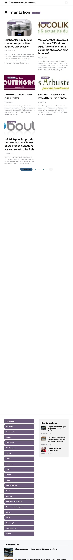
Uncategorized (11, 528)
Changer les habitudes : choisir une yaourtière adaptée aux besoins (18, 43)
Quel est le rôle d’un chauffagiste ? (54, 449)
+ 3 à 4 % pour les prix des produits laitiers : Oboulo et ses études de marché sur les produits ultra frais (19, 144)
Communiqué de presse (22, 2)
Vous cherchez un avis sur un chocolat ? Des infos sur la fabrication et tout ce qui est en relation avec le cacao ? (53, 46)
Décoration (10, 442)
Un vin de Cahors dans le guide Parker (18, 96)
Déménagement (11, 448)
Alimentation (11, 23)
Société (8, 512)
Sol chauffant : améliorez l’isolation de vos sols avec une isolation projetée (57, 440)
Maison (8, 475)
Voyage (8, 534)
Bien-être (9, 426)
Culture (8, 437)
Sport (8, 517)
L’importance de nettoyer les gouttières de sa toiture (57, 429)
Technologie (10, 523)
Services (9, 496)
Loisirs (8, 469)
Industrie (9, 464)
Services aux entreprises (15, 507)
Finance (8, 459)
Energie (8, 453)
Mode (8, 480)
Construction (10, 432)
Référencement (11, 485)
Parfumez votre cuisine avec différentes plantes (52, 96)
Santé (8, 491)
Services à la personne (14, 501)
